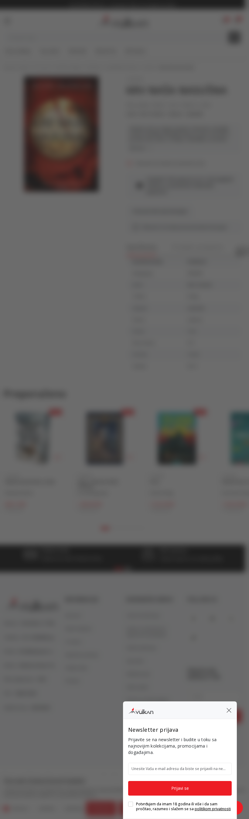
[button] (229, 710)
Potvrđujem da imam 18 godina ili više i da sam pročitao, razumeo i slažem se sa (183, 806)
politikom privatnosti (213, 808)
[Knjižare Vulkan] (140, 709)
